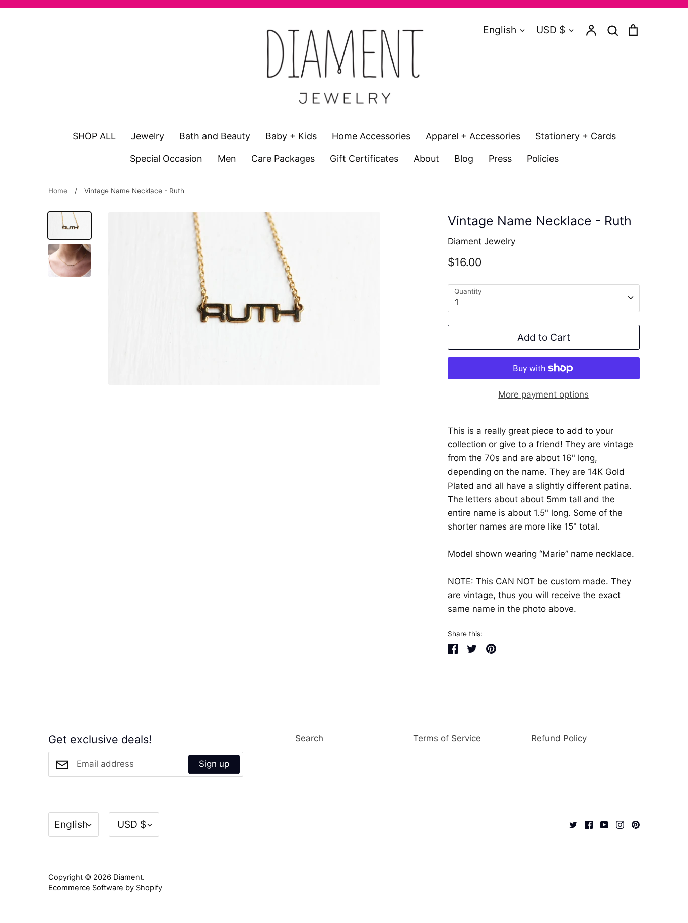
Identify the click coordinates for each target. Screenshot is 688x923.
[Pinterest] (632, 824)
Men (227, 158)
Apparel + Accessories (473, 135)
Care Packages (283, 158)
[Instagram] (616, 824)
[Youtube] (600, 824)
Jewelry (147, 135)
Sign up (214, 764)
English (499, 30)
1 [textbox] (457, 302)
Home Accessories (371, 135)
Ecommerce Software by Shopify (105, 887)
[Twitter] (569, 824)
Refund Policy (559, 738)
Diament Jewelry (481, 241)
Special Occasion (166, 158)
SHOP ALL (94, 135)
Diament (128, 877)
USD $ (550, 30)
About (426, 158)
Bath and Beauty (214, 135)
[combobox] (544, 298)
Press (500, 158)
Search (309, 738)
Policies (543, 158)
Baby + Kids (291, 135)
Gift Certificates (364, 158)
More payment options (543, 394)
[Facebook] (585, 824)
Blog (463, 158)
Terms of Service (447, 738)
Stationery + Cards (575, 135)
